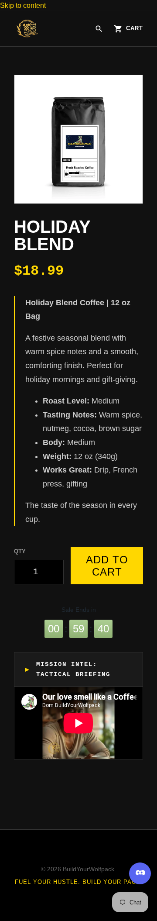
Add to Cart (107, 566)
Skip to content (23, 5)
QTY (20, 551)
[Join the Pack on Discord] (140, 873)
